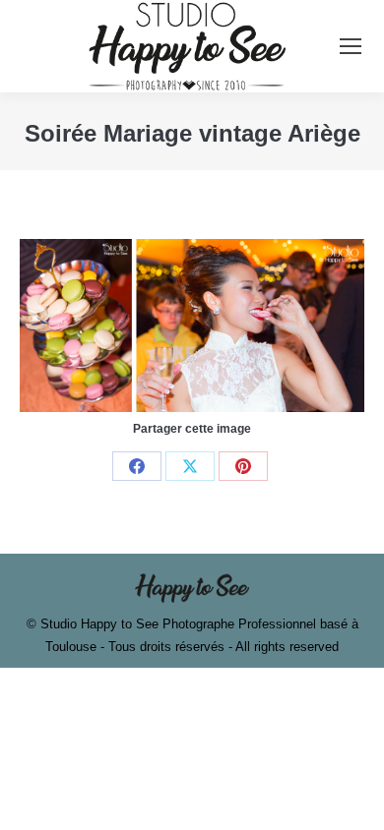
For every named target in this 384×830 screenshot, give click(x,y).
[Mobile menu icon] (350, 46)
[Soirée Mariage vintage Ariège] (192, 325)
